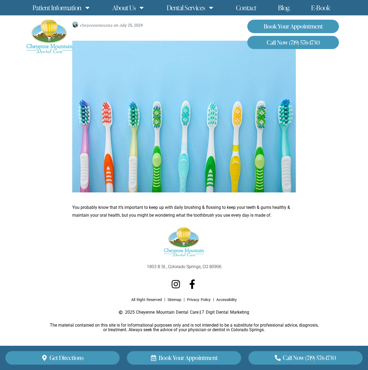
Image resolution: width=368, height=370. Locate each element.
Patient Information (57, 7)
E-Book (320, 7)
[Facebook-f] (192, 284)
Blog (284, 7)
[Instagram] (176, 284)
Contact (246, 7)
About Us (124, 7)
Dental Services (186, 7)
